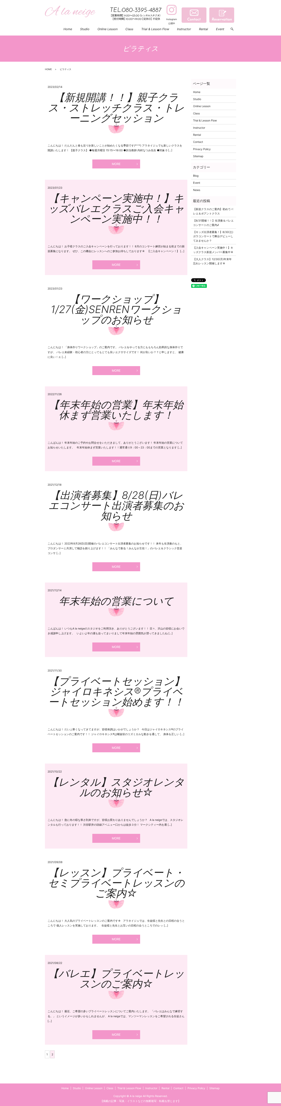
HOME (48, 69)
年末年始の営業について (116, 601)
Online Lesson (107, 29)
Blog (196, 175)
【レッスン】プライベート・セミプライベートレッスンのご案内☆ (116, 882)
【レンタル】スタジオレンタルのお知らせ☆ (116, 787)
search (232, 29)
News (196, 190)
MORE (116, 164)
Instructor (184, 29)
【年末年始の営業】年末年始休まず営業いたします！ (116, 409)
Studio (84, 29)
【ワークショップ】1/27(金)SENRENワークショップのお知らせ (116, 309)
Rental (203, 29)
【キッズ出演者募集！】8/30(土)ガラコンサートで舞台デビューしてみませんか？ (213, 236)
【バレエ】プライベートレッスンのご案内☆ (116, 978)
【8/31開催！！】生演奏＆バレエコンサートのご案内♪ (213, 222)
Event (220, 29)
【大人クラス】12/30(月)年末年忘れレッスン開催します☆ (212, 261)
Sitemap (198, 156)
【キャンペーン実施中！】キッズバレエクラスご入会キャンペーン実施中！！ (116, 208)
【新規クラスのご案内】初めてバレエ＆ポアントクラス (213, 211)
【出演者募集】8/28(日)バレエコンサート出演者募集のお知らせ (116, 505)
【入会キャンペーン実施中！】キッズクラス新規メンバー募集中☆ (213, 249)
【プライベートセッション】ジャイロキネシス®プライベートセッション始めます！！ (116, 691)
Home (67, 29)
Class (129, 29)
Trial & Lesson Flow (155, 29)
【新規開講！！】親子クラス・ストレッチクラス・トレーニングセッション (116, 107)
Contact (198, 141)
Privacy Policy (202, 149)
